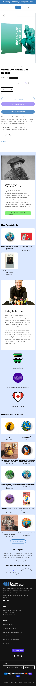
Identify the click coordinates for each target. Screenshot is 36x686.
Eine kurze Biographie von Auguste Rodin (9, 271)
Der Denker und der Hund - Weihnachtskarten (26, 247)
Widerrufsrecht (30, 679)
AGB (16, 682)
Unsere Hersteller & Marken (11, 639)
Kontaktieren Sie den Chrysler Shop (13, 632)
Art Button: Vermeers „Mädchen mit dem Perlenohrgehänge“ (26, 461)
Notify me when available (18, 111)
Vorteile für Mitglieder (9, 628)
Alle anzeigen (18, 541)
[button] (3, 7)
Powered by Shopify (21, 679)
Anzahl (3, 86)
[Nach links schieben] (14, 66)
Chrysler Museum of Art (10, 679)
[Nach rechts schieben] (22, 66)
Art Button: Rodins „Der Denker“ (9, 246)
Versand (3, 80)
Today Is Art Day (5, 74)
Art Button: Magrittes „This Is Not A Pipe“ (9, 509)
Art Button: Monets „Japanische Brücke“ (9, 485)
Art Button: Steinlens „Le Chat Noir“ (9, 436)
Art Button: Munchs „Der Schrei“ (26, 533)
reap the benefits (15, 571)
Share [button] (5, 141)
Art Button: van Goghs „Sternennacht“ (26, 436)
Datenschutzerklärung (8, 682)
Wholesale (6, 643)
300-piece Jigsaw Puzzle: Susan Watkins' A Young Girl (10, 533)
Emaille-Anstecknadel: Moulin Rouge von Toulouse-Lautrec (26, 509)
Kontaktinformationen (29, 682)
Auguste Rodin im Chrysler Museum (17, 213)
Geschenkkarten (8, 636)
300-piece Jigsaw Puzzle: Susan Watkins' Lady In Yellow (10, 461)
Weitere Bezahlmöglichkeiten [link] (18, 108)
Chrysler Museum (8, 624)
